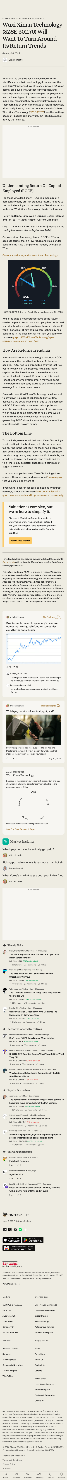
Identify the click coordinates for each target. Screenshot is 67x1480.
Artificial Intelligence (44, 1332)
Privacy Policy (8, 1464)
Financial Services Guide (13, 1455)
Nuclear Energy (42, 1321)
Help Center (40, 1378)
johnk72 (12, 1184)
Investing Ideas (9, 1359)
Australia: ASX (8, 1316)
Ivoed (11, 1008)
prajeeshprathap (15, 1069)
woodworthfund (15, 1035)
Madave (12, 1171)
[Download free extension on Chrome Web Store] (18, 1248)
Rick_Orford (14, 951)
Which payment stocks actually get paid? (28, 849)
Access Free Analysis (20, 540)
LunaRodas (13, 1050)
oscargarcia (13, 1096)
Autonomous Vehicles (44, 1327)
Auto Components (20, 18)
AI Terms (6, 1468)
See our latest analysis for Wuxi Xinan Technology (30, 255)
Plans (37, 1348)
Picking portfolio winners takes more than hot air (32, 862)
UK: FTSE (6, 1310)
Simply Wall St (15, 60)
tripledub (13, 970)
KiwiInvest (13, 1131)
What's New (7, 1376)
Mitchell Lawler (16, 855)
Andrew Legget (16, 868)
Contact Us (40, 1365)
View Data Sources (10, 1284)
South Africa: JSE (10, 1332)
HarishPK (13, 1157)
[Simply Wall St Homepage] (15, 1214)
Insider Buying (41, 1316)
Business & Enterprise (45, 1395)
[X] (9, 1230)
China (5, 18)
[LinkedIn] (4, 1230)
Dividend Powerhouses (45, 1310)
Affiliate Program (42, 1389)
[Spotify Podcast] (20, 1230)
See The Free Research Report (21, 829)
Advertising (40, 1354)
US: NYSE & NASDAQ (12, 1305)
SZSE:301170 (37, 112)
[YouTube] (15, 1230)
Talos (11, 989)
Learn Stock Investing (44, 1384)
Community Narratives (12, 1365)
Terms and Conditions (12, 1460)
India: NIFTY (7, 1321)
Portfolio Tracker (10, 1348)
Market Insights (9, 1370)
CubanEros (13, 1115)
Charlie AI (39, 1401)
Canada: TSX (8, 1327)
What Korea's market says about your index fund (32, 875)
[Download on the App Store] (11, 1240)
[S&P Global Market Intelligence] (12, 1264)
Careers (38, 1370)
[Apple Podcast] (25, 1230)
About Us (39, 1359)
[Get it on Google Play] (32, 1240)
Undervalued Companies (46, 1305)
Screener (6, 1354)
